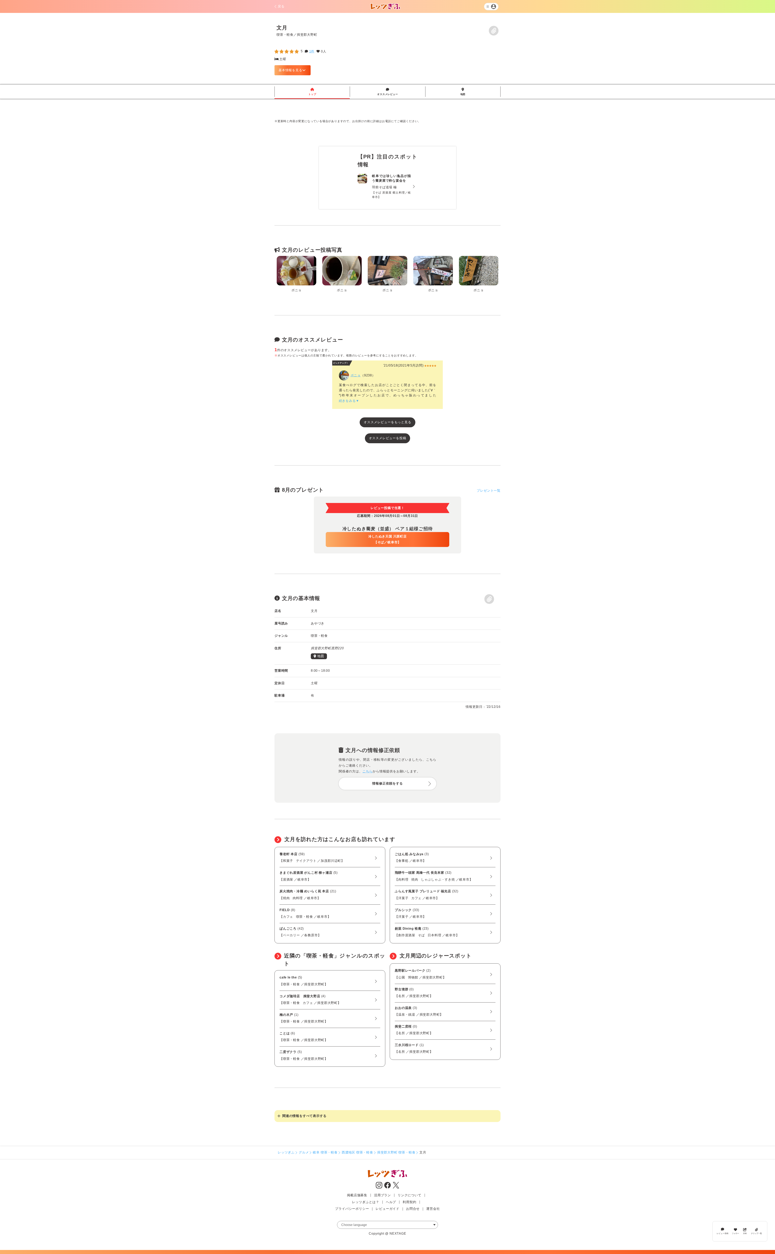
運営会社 (433, 1208)
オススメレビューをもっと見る (387, 422)
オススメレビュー (387, 92)
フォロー (735, 1233)
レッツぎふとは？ (365, 1202)
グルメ (304, 1152)
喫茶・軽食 (284, 34)
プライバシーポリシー (352, 1208)
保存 (494, 31)
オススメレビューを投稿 (387, 438)
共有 (745, 1233)
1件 (312, 51)
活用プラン (382, 1195)
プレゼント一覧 (489, 490)
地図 (463, 92)
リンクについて (409, 1195)
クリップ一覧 (756, 1233)
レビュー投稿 (723, 1233)
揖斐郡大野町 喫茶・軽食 (396, 1152)
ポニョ (356, 375)
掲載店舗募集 (357, 1195)
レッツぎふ (286, 1152)
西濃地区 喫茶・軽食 (357, 1152)
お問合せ (413, 1208)
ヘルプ (391, 1202)
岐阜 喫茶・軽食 (325, 1152)
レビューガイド (387, 1208)
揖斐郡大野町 (307, 34)
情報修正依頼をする (387, 783)
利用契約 (409, 1202)
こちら (367, 771)
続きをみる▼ (349, 400)
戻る (281, 6)
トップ (312, 92)
